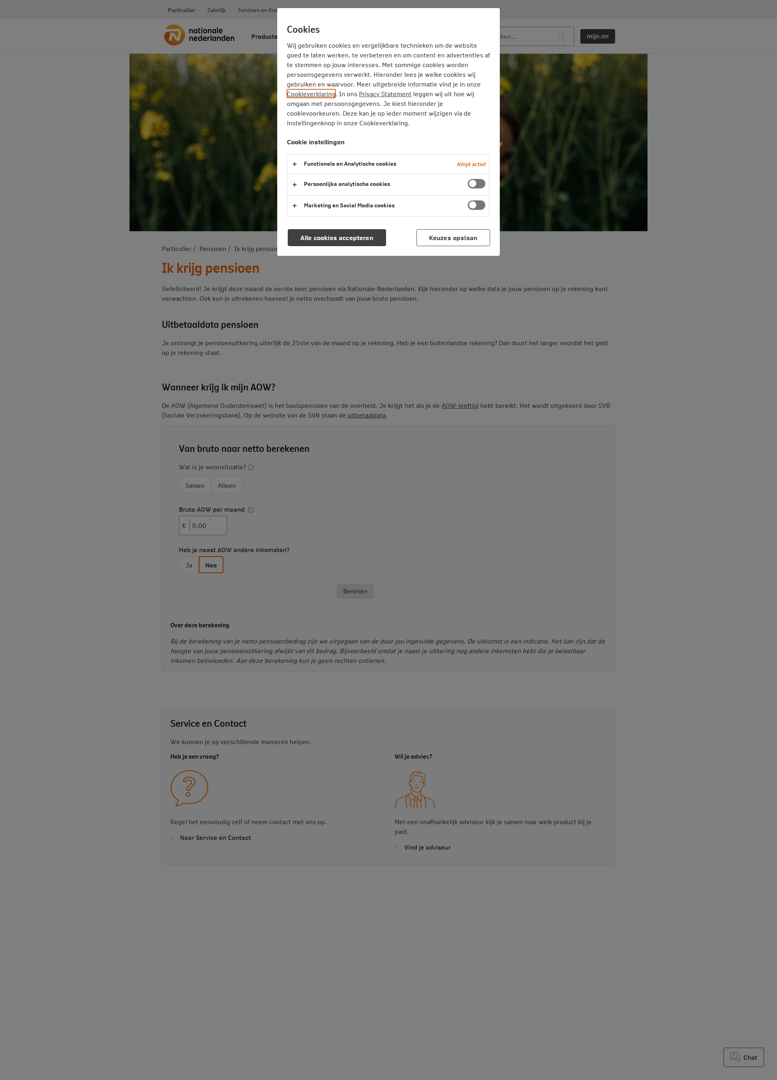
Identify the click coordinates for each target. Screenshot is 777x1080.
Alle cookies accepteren (337, 237)
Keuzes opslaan (453, 237)
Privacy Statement (385, 93)
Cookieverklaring (311, 93)
